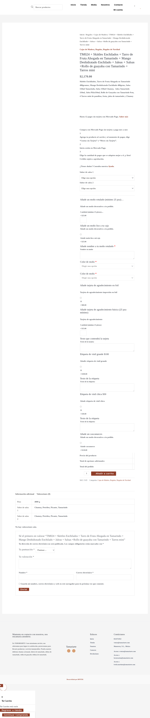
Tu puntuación (27, 549)
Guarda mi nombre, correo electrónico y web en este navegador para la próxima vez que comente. (62, 584)
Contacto (118, 5)
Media (94, 5)
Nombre (23, 573)
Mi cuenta (118, 10)
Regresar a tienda (12, 710)
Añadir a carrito (105, 473)
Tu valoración (26, 556)
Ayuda (111, 166)
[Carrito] (134, 7)
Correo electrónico (84, 573)
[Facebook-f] (73, 650)
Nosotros (105, 5)
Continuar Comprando (16, 715)
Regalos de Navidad (111, 49)
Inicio (73, 5)
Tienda (83, 5)
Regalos (89, 35)
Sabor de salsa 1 (86, 172)
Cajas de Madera (101, 35)
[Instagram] (68, 650)
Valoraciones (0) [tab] (43, 494)
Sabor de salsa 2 (86, 183)
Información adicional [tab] (24, 494)
